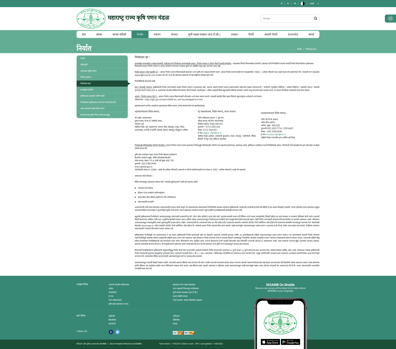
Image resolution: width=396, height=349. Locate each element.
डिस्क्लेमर (112, 320)
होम (84, 35)
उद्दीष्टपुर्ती (84, 64)
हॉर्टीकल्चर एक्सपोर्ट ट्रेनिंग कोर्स (92, 96)
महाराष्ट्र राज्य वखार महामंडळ (184, 284)
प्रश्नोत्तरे (112, 323)
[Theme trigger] (390, 19)
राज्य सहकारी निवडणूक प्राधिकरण (186, 288)
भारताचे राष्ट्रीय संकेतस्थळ (119, 284)
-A (281, 3)
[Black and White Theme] (304, 3)
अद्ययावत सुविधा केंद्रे (88, 71)
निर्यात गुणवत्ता (85, 77)
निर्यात (140, 35)
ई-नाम (111, 296)
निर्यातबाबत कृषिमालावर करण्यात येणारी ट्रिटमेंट (98, 102)
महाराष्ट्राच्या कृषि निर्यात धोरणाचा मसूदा (95, 115)
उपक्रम (234, 35)
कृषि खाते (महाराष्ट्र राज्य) (118, 304)
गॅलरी (251, 35)
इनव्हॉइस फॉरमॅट (86, 90)
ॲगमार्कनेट (113, 292)
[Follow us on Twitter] (117, 332)
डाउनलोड (293, 35)
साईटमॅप (112, 316)
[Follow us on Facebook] (111, 332)
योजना (174, 35)
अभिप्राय (176, 316)
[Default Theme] (302, 3)
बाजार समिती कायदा (180, 296)
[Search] (315, 19)
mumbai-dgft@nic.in (276, 134)
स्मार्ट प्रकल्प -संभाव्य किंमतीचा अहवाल (187, 300)
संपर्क (311, 35)
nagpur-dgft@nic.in (212, 133)
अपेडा (111, 288)
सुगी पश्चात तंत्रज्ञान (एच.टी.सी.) (204, 35)
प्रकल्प (157, 35)
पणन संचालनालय (115, 300)
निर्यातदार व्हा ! (85, 83)
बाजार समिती (119, 35)
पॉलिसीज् (176, 320)
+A (294, 3)
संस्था (99, 35)
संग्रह (175, 323)
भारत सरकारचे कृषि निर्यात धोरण (92, 108)
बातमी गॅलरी (271, 35)
